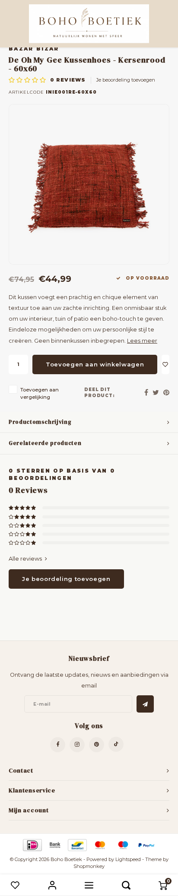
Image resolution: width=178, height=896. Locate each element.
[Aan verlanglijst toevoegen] (165, 364)
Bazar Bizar (34, 49)
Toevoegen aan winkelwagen (95, 364)
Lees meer (142, 341)
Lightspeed (128, 859)
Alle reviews (25, 558)
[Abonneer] (145, 704)
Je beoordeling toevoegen (125, 80)
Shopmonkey (89, 866)
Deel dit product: (99, 392)
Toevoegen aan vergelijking (39, 393)
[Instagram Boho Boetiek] (77, 744)
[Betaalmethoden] (32, 844)
